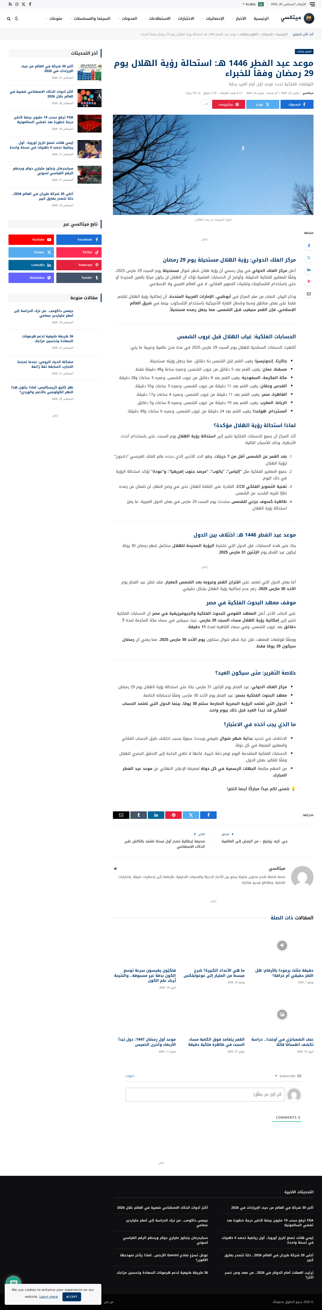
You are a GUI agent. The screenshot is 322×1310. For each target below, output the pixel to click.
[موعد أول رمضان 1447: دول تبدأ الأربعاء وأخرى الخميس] (144, 1014)
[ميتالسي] (298, 18)
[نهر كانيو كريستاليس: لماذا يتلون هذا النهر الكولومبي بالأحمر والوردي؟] (90, 394)
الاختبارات (186, 18)
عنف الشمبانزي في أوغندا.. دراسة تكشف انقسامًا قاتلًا (282, 1042)
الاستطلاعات (159, 18)
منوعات (56, 18)
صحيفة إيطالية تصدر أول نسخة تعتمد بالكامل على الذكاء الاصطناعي (164, 844)
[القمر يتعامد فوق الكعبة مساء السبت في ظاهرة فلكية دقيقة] (213, 1014)
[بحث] (9, 18)
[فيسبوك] (309, 245)
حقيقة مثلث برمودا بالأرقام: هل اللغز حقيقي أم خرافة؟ (284, 973)
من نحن (108, 1302)
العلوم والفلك (249, 34)
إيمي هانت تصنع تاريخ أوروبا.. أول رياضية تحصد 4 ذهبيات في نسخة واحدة (41, 145)
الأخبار (241, 18)
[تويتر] (309, 257)
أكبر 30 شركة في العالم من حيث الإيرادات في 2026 (47, 68)
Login (131, 1076)
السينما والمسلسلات (92, 18)
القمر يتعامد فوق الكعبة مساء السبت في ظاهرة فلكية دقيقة (216, 1042)
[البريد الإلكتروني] (309, 293)
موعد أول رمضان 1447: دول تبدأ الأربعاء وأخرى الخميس (147, 1042)
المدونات (129, 18)
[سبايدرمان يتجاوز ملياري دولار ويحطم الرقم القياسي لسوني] (90, 175)
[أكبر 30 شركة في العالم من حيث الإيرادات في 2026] (90, 73)
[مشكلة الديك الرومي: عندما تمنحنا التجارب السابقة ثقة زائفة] (90, 368)
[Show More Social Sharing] (206, 104)
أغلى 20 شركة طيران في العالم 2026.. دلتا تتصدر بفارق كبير (42, 196)
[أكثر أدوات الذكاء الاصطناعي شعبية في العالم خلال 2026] (90, 98)
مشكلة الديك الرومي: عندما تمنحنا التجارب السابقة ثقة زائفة (45, 364)
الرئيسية (261, 18)
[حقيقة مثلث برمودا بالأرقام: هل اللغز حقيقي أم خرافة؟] (282, 945)
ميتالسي (308, 93)
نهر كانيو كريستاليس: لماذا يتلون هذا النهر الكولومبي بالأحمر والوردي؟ (42, 390)
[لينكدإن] (309, 269)
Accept (71, 1296)
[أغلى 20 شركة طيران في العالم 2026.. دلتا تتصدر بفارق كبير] (90, 200)
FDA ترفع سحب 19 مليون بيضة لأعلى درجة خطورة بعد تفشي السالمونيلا (43, 120)
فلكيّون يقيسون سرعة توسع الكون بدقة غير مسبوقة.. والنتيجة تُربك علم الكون (145, 975)
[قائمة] (312, 4)
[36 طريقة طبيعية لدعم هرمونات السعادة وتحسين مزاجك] (90, 343)
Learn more (48, 1297)
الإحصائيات (215, 18)
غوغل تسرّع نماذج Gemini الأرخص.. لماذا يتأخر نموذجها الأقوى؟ (164, 1257)
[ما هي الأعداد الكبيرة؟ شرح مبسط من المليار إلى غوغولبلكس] (213, 945)
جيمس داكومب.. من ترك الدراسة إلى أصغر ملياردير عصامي (43, 313)
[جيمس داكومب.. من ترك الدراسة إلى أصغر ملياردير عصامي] (90, 317)
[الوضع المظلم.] (16, 18)
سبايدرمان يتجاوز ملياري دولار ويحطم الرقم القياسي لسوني (43, 171)
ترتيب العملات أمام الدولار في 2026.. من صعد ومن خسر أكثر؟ (269, 1275)
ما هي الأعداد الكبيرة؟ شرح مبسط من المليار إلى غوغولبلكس (214, 973)
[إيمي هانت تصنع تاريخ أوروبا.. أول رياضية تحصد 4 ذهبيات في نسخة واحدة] (90, 149)
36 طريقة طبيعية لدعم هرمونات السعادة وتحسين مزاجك (47, 339)
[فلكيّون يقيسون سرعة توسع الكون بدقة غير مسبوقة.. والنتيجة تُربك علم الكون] (144, 945)
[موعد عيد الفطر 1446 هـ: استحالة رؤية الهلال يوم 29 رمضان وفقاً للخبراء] (213, 165)
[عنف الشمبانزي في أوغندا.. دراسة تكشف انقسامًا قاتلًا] (282, 1014)
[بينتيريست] (309, 281)
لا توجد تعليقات (228, 93)
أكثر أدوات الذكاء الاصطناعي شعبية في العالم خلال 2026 (41, 94)
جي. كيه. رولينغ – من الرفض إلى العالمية (255, 841)
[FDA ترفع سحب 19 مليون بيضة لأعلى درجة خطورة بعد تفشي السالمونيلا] (90, 124)
